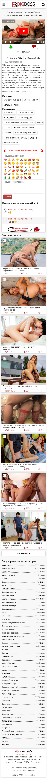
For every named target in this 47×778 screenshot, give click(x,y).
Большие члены (11, 105)
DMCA (26, 762)
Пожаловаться (18, 759)
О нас (8, 759)
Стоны (24, 138)
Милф (40, 122)
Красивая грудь (24, 117)
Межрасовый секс (12, 100)
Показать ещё (23, 553)
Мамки (7, 127)
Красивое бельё (11, 122)
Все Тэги (32, 757)
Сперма (33, 138)
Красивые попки (25, 112)
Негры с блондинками (23, 127)
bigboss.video (29, 775)
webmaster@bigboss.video (23, 770)
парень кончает (11, 142)
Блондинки (9, 117)
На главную (8, 757)
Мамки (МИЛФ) (31, 100)
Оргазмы (8, 132)
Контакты (31, 759)
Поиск (40, 757)
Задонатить (36, 762)
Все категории (21, 757)
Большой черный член (26, 132)
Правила (18, 762)
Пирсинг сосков (11, 138)
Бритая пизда (28, 122)
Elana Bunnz (9, 112)
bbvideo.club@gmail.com (26, 768)
